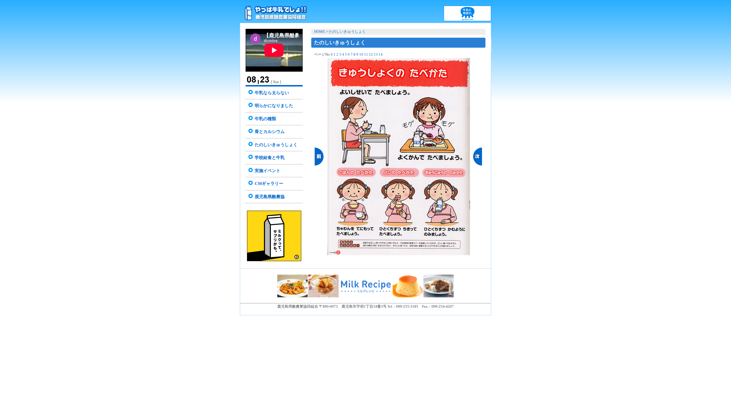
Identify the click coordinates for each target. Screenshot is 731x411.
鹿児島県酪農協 (270, 196)
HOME (319, 32)
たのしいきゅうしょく (276, 144)
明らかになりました (274, 105)
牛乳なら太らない (272, 92)
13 (376, 55)
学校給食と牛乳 (270, 157)
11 (366, 55)
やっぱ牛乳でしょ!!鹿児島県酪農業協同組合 (275, 11)
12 (371, 55)
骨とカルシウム (270, 131)
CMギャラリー (269, 183)
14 (381, 55)
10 (361, 55)
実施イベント (267, 170)
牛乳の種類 (265, 118)
